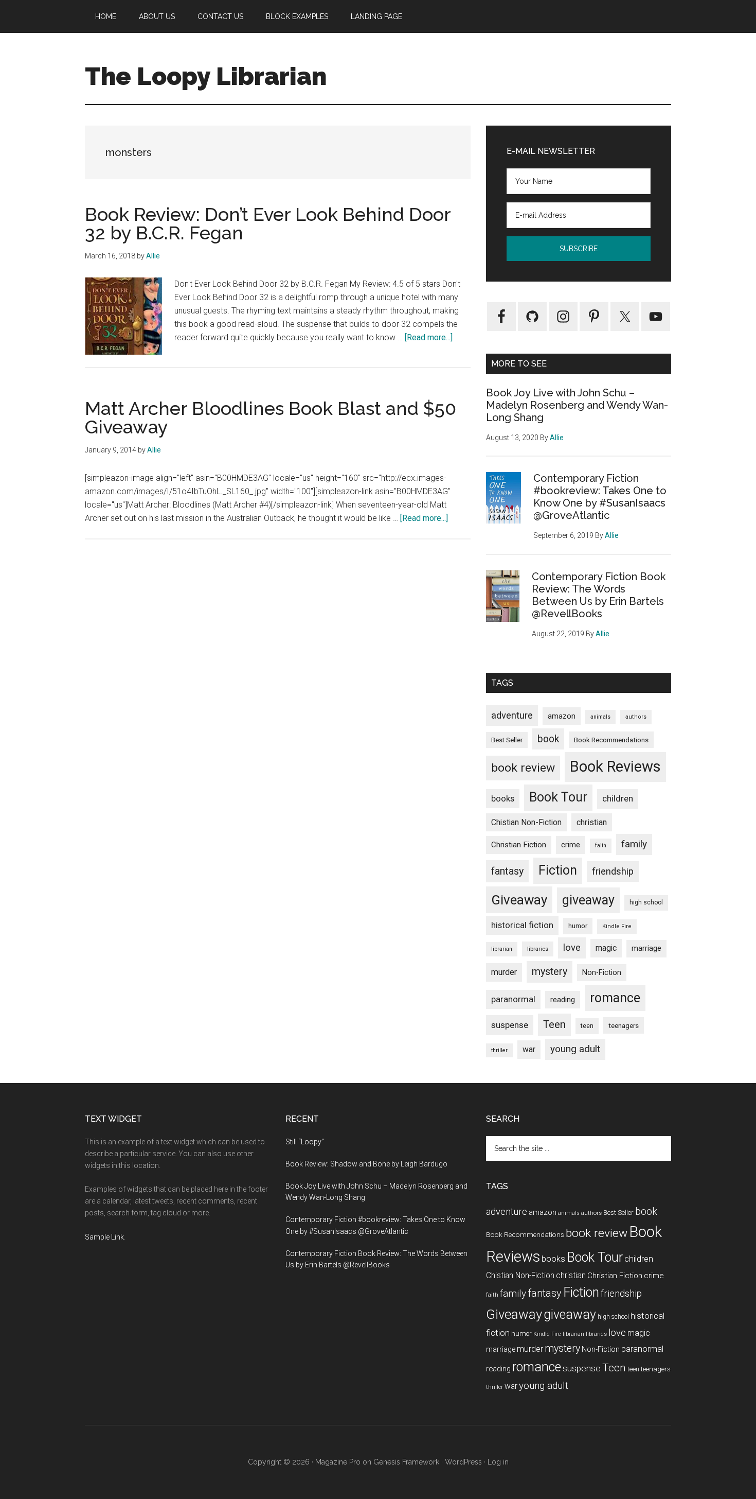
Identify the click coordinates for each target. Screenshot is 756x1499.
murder (504, 972)
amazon (561, 716)
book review (523, 768)
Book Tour (558, 797)
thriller (499, 1050)
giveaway (588, 900)
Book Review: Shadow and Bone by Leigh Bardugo (366, 1164)
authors (635, 716)
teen (587, 1026)
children (617, 798)
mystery (549, 972)
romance (615, 997)
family (634, 844)
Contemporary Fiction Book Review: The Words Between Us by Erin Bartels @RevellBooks (598, 595)
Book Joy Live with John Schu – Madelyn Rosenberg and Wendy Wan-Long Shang (577, 405)
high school (646, 902)
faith (600, 845)
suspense (509, 1025)
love (572, 947)
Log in (498, 1462)
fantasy (507, 871)
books (502, 798)
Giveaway (519, 900)
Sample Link (104, 1237)
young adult (575, 1049)
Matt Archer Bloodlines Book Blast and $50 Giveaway (270, 417)
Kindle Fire (617, 926)
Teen (554, 1024)
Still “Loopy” (304, 1142)
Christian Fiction (518, 844)
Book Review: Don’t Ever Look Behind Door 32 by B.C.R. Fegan (268, 223)
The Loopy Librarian (206, 76)
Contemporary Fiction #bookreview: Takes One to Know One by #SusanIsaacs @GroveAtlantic (600, 496)
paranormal (513, 999)
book (548, 739)
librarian (501, 949)
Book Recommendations (611, 740)
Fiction (557, 870)
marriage (646, 948)
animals (600, 716)
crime (570, 844)
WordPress (463, 1462)
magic (606, 948)
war (529, 1049)
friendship (613, 871)
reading (562, 999)
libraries (537, 948)
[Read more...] (429, 337)
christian (592, 822)
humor (577, 926)
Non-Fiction (601, 972)
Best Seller (507, 740)
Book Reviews (615, 766)
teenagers (623, 1025)
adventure (512, 715)
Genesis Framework (406, 1462)
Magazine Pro (338, 1462)
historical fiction (522, 925)
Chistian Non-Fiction (526, 822)
